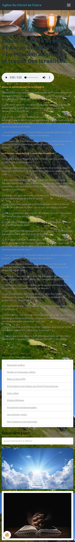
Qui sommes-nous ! (17, 414)
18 (3, 285)
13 (3, 231)
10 (3, 204)
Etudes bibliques (15, 400)
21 (3, 315)
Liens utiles (13, 393)
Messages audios (16, 365)
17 (3, 276)
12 (3, 222)
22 (3, 327)
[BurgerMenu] (69, 5)
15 (3, 255)
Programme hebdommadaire (22, 407)
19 (3, 294)
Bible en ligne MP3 (16, 379)
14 (3, 240)
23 (3, 336)
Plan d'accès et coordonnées (22, 422)
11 (2, 213)
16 (3, 264)
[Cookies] (7, 535)
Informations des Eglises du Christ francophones (32, 386)
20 (3, 306)
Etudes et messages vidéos (21, 372)
